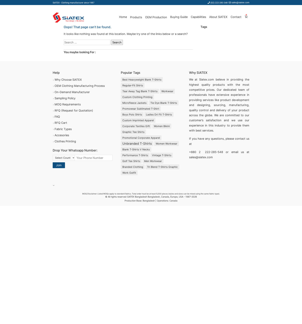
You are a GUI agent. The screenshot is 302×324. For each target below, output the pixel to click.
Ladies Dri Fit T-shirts (159, 114)
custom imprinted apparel (138, 120)
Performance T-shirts (135, 155)
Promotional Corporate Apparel (141, 137)
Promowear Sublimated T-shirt (140, 108)
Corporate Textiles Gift (136, 126)
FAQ (57, 116)
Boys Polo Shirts (132, 114)
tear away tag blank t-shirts (139, 91)
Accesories (62, 135)
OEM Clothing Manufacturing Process (80, 85)
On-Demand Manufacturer (72, 92)
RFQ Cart (61, 122)
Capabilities (198, 17)
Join (59, 165)
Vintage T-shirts (161, 155)
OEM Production (156, 17)
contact (240, 138)
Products (136, 17)
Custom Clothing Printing (137, 97)
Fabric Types (63, 129)
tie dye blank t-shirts (163, 102)
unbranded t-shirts (137, 143)
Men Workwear (153, 161)
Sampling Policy (65, 98)
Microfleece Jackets (134, 102)
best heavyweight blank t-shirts (141, 79)
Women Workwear (166, 143)
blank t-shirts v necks (136, 149)
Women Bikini (162, 126)
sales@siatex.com (240, 2)
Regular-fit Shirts (132, 85)
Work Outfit (129, 172)
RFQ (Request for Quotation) (74, 110)
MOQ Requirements (68, 104)
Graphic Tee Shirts (133, 132)
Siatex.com (206, 79)
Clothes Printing (65, 141)
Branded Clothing (132, 166)
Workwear (167, 91)
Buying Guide (179, 17)
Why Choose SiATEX (68, 79)
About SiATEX (218, 17)
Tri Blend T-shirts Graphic (162, 166)
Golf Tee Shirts (131, 161)
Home (123, 17)
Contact (236, 17)
